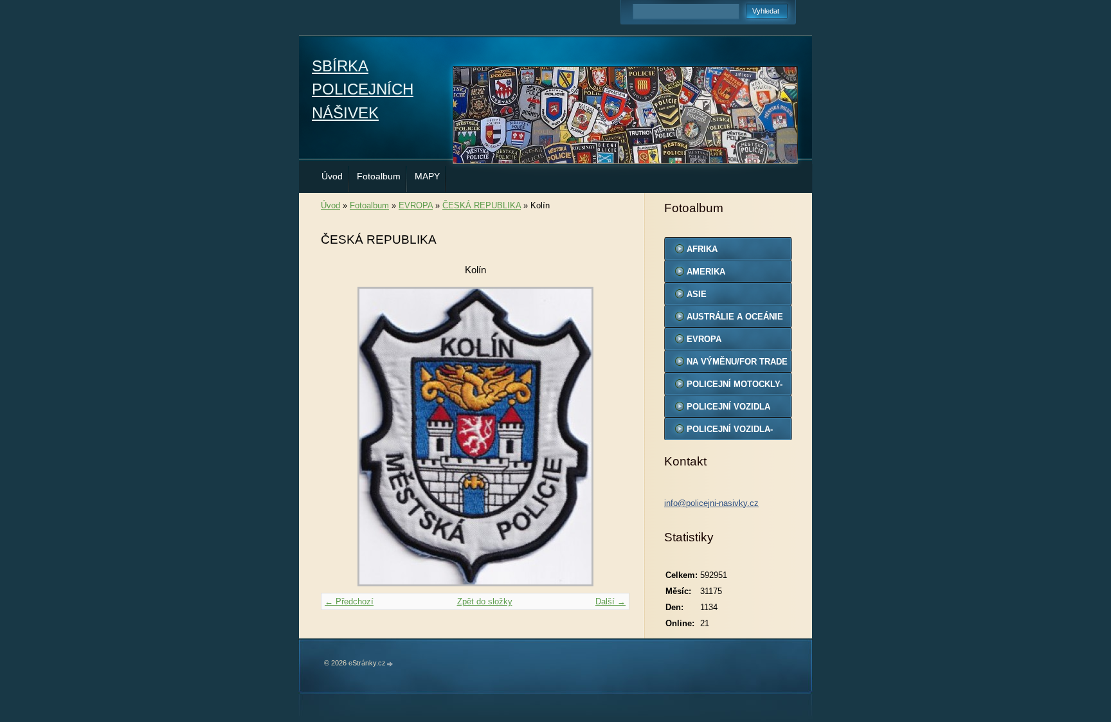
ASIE (697, 294)
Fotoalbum (379, 176)
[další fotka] (608, 436)
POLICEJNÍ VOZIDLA (728, 406)
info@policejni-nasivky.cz (711, 503)
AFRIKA (702, 249)
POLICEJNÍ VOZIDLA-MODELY (730, 432)
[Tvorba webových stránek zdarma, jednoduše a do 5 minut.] (390, 664)
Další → (610, 601)
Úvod (332, 176)
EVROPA (416, 205)
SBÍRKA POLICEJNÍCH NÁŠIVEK (362, 89)
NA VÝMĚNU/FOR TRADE (737, 361)
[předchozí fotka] (341, 436)
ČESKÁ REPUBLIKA (481, 205)
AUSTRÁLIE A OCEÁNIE (735, 316)
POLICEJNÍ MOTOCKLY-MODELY (734, 387)
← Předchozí (349, 601)
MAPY (427, 176)
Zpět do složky (484, 601)
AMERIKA (706, 271)
